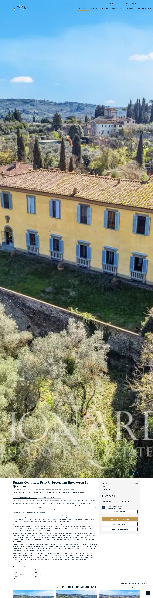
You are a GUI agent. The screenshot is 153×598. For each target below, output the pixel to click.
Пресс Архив (117, 8)
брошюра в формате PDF (119, 529)
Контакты (130, 8)
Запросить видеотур (119, 524)
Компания (104, 8)
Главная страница (17, 489)
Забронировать (119, 512)
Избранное (135, 4)
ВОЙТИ (126, 4)
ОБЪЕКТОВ (83, 8)
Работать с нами (144, 8)
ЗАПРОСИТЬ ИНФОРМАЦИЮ (119, 519)
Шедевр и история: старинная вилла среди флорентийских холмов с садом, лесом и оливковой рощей (54, 489)
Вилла (25, 489)
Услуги (94, 8)
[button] (135, 483)
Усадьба (29, 489)
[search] (119, 4)
